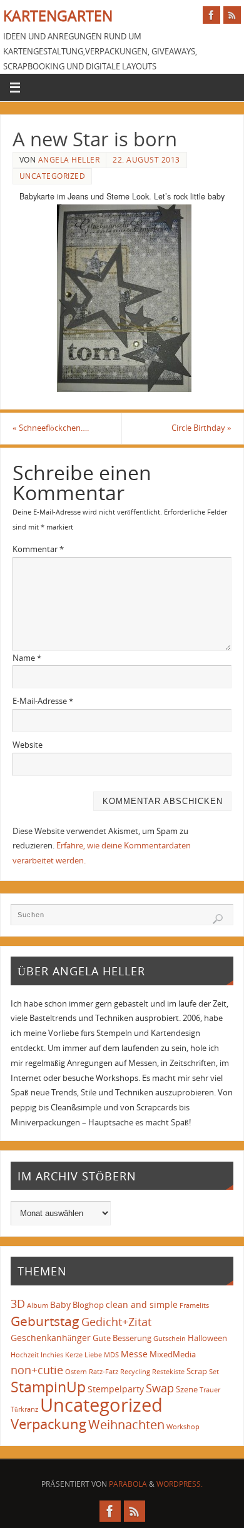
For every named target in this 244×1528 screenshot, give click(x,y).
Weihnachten (126, 1424)
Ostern (76, 1371)
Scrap (196, 1371)
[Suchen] (217, 919)
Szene (187, 1389)
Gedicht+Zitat (116, 1321)
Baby (60, 1304)
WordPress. (179, 1484)
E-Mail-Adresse (43, 701)
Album (37, 1305)
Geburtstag (45, 1321)
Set (214, 1371)
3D (18, 1303)
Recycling (135, 1371)
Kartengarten (58, 16)
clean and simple (142, 1304)
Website (28, 745)
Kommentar (38, 549)
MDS (111, 1354)
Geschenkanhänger (51, 1338)
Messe (134, 1354)
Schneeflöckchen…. (51, 428)
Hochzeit (25, 1354)
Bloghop (88, 1304)
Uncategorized (52, 176)
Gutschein (169, 1338)
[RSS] (232, 15)
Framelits (194, 1305)
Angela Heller (69, 159)
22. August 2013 (146, 159)
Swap (160, 1387)
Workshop (183, 1426)
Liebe (93, 1354)
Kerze (74, 1354)
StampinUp (48, 1387)
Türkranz (24, 1409)
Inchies (52, 1354)
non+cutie (37, 1369)
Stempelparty (116, 1389)
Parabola (128, 1484)
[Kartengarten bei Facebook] (211, 15)
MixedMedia (173, 1354)
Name (27, 658)
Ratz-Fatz (103, 1371)
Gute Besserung (122, 1338)
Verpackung (48, 1424)
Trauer (210, 1389)
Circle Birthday (201, 428)
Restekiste (168, 1371)
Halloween (207, 1338)
